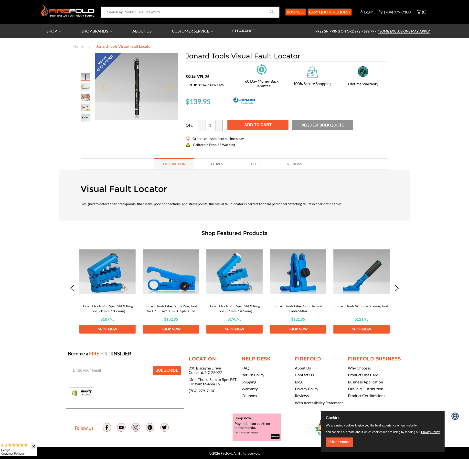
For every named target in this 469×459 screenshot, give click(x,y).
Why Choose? (359, 368)
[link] (107, 289)
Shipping (249, 382)
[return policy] (261, 69)
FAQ (245, 368)
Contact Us (304, 375)
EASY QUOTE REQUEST (329, 12)
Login (368, 12)
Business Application (365, 382)
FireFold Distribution (365, 389)
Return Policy (253, 375)
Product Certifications (366, 395)
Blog (298, 382)
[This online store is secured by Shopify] (82, 393)
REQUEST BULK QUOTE (323, 125)
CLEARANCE (243, 30)
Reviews (302, 395)
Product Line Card (363, 375)
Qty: (189, 125)
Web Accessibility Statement (319, 403)
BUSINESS (295, 12)
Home (78, 46)
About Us (141, 31)
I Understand (339, 442)
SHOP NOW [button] (107, 329)
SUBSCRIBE (167, 370)
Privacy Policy (306, 389)
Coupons (249, 395)
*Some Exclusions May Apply (404, 31)
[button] (72, 289)
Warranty (250, 389)
